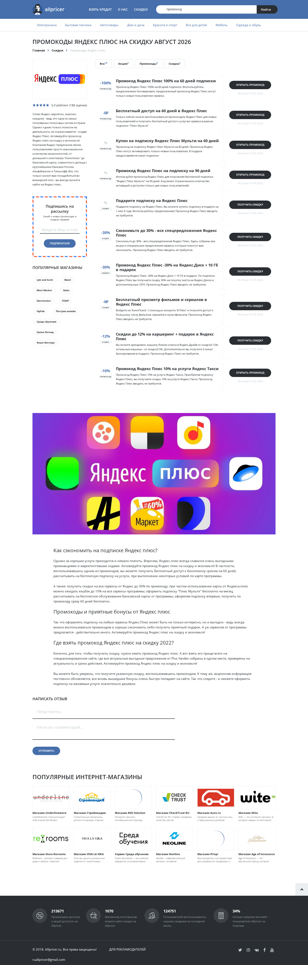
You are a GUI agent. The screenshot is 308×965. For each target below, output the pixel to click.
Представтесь (49, 711)
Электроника (47, 25)
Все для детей (196, 25)
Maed (67, 279)
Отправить (46, 750)
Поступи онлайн (66, 311)
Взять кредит (100, 9)
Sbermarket (44, 300)
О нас (123, 9)
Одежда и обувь (248, 25)
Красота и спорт (165, 25)
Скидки (141, 9)
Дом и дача (135, 25)
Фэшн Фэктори (46, 342)
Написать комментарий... (60, 727)
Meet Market (44, 290)
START (65, 300)
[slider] (40, 105)
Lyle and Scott (45, 279)
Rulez (66, 290)
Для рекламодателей (127, 949)
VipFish (41, 311)
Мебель (222, 25)
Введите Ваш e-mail (60, 230)
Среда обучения (46, 321)
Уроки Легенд (45, 332)
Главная (38, 50)
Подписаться (60, 243)
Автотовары (109, 25)
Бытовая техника (78, 25)
